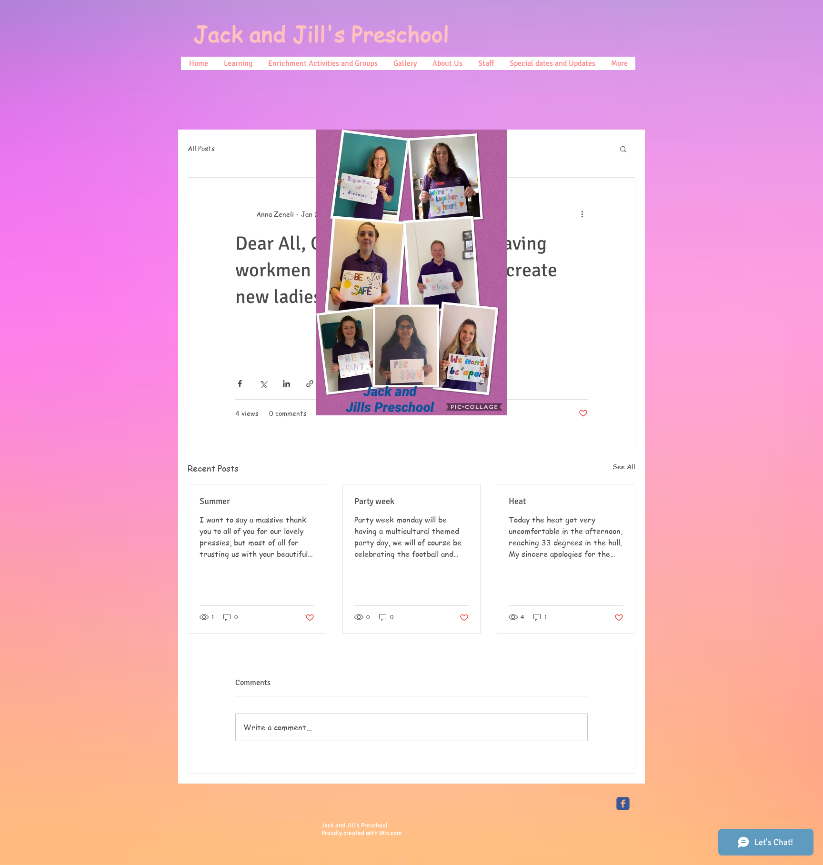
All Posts (201, 148)
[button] (623, 148)
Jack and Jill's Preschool (321, 34)
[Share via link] (309, 383)
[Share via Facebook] (239, 383)
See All (623, 466)
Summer (215, 501)
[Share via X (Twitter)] (263, 383)
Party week (374, 501)
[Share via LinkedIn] (286, 383)
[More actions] (582, 214)
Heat (517, 501)
